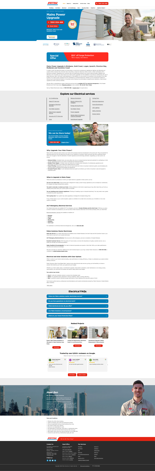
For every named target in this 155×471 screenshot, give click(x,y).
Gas (79, 450)
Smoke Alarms (96, 114)
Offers (64, 3)
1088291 (70, 451)
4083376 (72, 458)
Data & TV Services (54, 101)
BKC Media (97, 465)
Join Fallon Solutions (98, 458)
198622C (70, 456)
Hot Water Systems (54, 108)
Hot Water (57, 7)
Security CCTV (81, 458)
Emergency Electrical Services (54, 105)
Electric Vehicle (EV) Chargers (76, 102)
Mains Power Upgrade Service (55, 112)
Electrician (52, 11)
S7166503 (73, 454)
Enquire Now (65, 142)
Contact (96, 454)
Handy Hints (75, 3)
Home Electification (97, 104)
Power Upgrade (75, 112)
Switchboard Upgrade (76, 119)
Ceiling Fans (95, 98)
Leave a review (82, 374)
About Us (69, 3)
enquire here (76, 87)
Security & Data (85, 7)
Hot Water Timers (75, 108)
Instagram (50, 460)
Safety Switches (96, 110)
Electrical (64, 7)
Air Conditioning (71, 7)
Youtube (53, 460)
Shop (88, 3)
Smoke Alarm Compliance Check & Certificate (78, 115)
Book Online (53, 26)
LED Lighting (95, 107)
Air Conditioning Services (83, 454)
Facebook (47, 460)
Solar (79, 7)
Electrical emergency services (54, 212)
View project (56, 347)
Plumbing (51, 7)
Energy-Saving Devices (77, 105)
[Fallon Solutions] (52, 3)
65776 (75, 453)
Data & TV (96, 446)
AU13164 (71, 459)
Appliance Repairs (101, 7)
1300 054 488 (102, 3)
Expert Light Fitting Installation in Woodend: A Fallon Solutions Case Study (55, 342)
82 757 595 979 (68, 449)
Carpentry (93, 7)
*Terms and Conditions (84, 466)
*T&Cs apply (49, 285)
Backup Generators (76, 98)
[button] (52, 37)
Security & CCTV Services (56, 116)
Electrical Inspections (98, 101)
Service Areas (83, 3)
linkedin (55, 460)
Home (48, 11)
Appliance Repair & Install (83, 460)
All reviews (72, 374)
